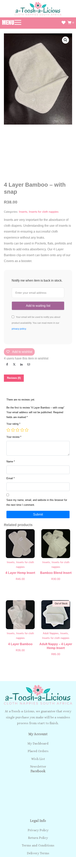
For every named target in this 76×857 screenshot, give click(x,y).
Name (10, 461)
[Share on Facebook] (7, 364)
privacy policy (19, 328)
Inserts (23, 211)
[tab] (14, 378)
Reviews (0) (14, 377)
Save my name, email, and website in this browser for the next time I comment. (36, 502)
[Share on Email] (29, 364)
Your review (13, 436)
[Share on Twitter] (14, 364)
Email (10, 478)
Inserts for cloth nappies (43, 211)
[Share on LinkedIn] (21, 364)
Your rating (13, 423)
